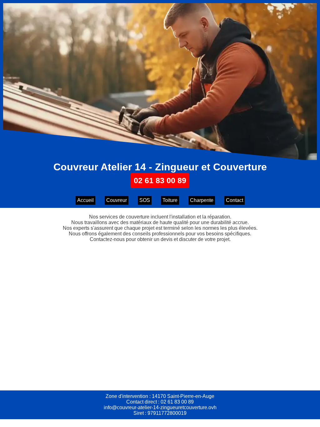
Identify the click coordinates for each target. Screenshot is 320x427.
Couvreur (116, 200)
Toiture (170, 200)
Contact (234, 200)
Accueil (85, 200)
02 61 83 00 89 (160, 180)
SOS (144, 200)
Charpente (201, 200)
